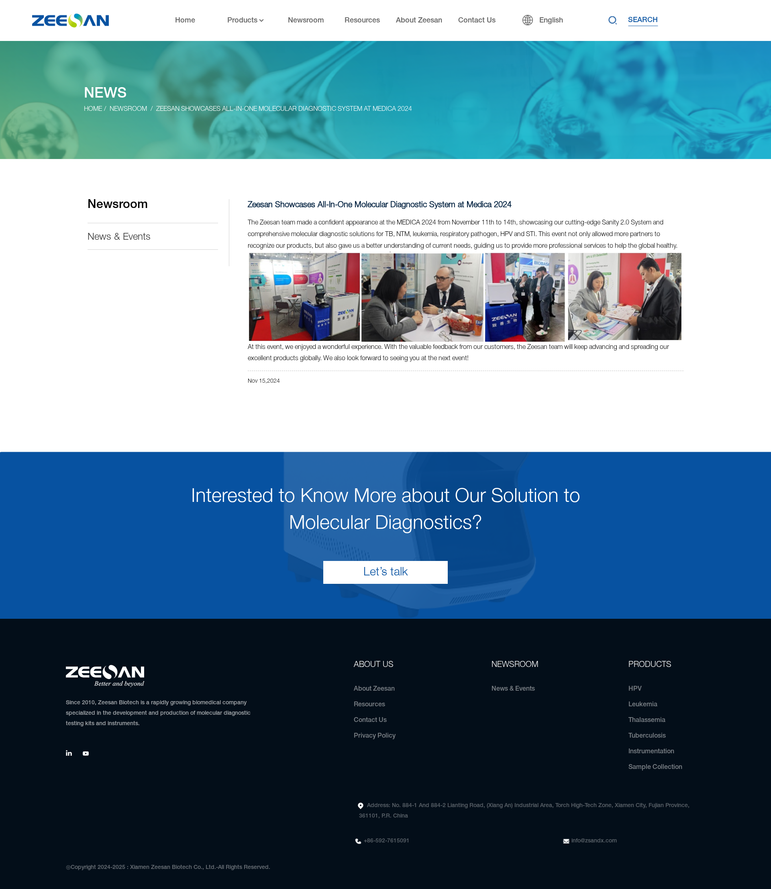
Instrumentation (651, 751)
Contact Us (477, 20)
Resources (362, 20)
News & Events (119, 237)
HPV (635, 689)
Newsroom (306, 20)
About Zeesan (419, 20)
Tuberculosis (647, 736)
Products (242, 20)
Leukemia (642, 705)
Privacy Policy (375, 736)
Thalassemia (646, 720)
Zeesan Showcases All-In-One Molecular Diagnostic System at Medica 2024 (284, 109)
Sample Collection (655, 767)
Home (185, 20)
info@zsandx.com (594, 841)
